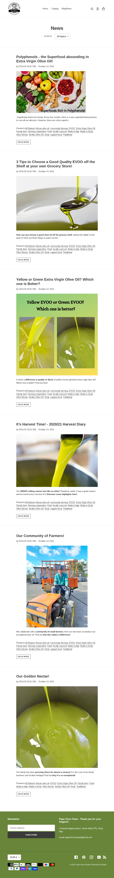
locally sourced (60, 131)
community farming (59, 128)
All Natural (29, 128)
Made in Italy (73, 131)
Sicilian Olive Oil (36, 134)
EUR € (13, 857)
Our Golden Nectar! (32, 676)
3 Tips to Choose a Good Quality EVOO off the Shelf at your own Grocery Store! (55, 164)
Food (49, 131)
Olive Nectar (22, 134)
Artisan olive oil (42, 128)
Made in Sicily (86, 131)
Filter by (48, 36)
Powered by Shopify (98, 865)
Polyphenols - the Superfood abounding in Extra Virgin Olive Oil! (52, 59)
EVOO (72, 128)
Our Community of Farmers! (40, 536)
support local (56, 134)
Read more (23, 142)
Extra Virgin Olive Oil (85, 128)
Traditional (67, 134)
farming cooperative (37, 131)
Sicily (46, 134)
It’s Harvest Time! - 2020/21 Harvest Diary (51, 424)
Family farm (21, 131)
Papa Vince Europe (83, 865)
